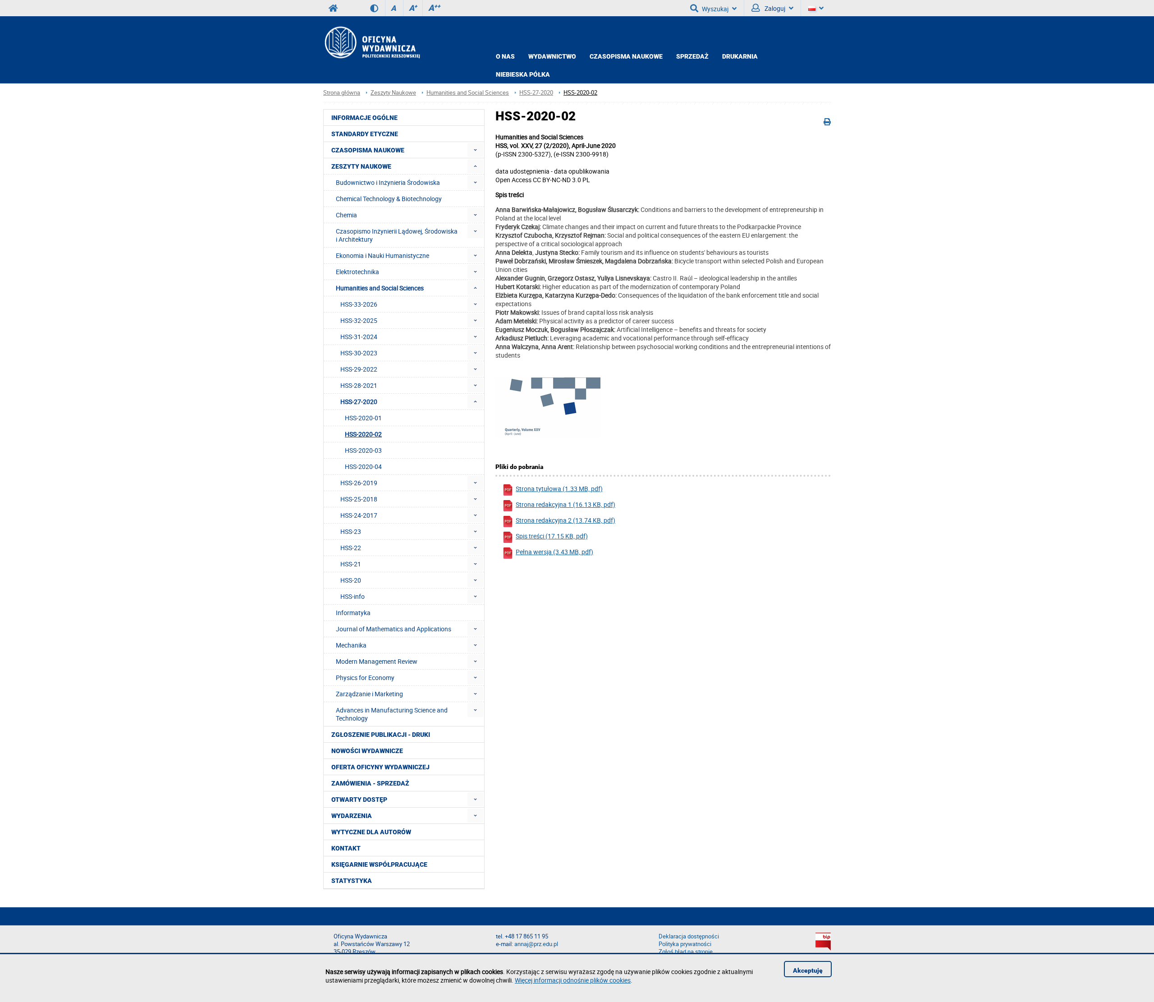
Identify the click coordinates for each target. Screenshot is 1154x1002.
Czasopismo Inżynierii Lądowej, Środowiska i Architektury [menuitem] (397, 235)
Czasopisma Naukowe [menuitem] (367, 150)
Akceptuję (808, 970)
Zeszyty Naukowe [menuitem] (361, 166)
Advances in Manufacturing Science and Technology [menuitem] (392, 714)
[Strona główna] (371, 42)
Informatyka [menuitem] (353, 612)
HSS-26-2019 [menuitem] (358, 482)
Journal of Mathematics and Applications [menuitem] (393, 629)
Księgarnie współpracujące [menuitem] (379, 864)
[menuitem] (475, 150)
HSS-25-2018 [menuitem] (358, 499)
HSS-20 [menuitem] (350, 580)
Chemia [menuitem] (346, 215)
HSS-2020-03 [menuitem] (363, 450)
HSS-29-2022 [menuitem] (358, 369)
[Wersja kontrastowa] (377, 8)
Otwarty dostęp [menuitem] (359, 799)
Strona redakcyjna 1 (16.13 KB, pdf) (565, 504)
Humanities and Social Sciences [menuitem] (380, 288)
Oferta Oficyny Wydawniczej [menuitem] (380, 767)
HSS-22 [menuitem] (350, 547)
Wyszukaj (715, 9)
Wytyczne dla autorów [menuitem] (371, 832)
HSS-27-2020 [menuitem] (358, 401)
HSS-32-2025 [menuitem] (358, 320)
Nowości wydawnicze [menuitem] (367, 750)
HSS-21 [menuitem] (350, 564)
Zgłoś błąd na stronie (686, 952)
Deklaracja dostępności (689, 936)
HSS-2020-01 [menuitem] (363, 418)
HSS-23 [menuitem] (350, 531)
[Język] (816, 8)
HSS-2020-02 (580, 93)
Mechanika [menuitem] (351, 645)
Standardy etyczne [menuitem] (364, 134)
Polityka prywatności (685, 944)
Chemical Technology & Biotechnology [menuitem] (389, 198)
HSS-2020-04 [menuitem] (363, 466)
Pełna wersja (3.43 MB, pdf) (554, 551)
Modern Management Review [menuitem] (376, 661)
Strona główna (341, 93)
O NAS (505, 56)
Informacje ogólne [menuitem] (364, 117)
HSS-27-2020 (536, 93)
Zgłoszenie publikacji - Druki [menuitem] (380, 734)
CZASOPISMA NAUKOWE (626, 56)
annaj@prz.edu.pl (536, 944)
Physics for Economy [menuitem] (365, 677)
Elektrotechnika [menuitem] (357, 271)
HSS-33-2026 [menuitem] (358, 304)
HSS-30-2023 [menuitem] (358, 353)
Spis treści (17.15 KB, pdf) (552, 536)
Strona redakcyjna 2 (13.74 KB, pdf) (565, 520)
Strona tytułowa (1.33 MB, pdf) (559, 488)
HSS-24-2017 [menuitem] (358, 515)
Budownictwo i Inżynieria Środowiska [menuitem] (388, 182)
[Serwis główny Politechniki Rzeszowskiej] (333, 8)
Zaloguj (774, 8)
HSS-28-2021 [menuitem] (358, 385)
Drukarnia (740, 56)
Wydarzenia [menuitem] (351, 815)
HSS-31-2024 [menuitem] (358, 336)
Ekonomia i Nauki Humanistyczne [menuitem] (382, 255)
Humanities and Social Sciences (467, 93)
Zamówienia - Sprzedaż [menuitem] (370, 783)
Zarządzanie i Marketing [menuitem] (369, 693)
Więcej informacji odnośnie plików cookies (573, 980)
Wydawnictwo (552, 56)
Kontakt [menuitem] (346, 848)
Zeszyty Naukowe (393, 93)
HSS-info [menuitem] (352, 596)
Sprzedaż (692, 56)
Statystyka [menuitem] (351, 880)
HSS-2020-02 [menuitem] (363, 434)
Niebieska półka (523, 74)
